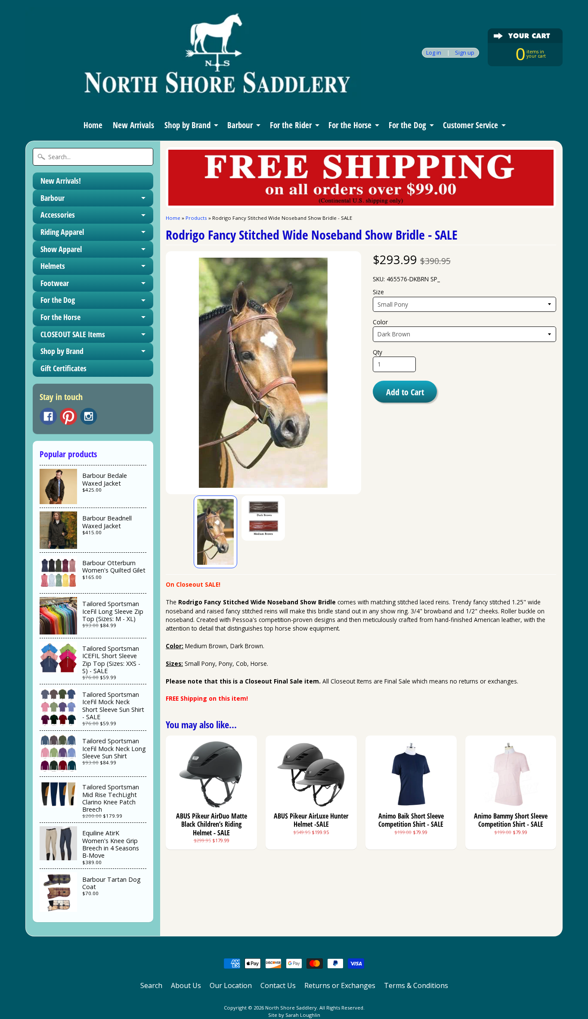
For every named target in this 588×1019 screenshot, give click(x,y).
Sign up (464, 52)
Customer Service (470, 125)
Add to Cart (405, 392)
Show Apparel (61, 249)
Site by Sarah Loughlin (294, 1015)
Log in (433, 52)
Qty (377, 352)
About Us (186, 985)
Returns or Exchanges (339, 985)
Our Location (231, 985)
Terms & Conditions (416, 985)
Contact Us (278, 985)
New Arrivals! (60, 180)
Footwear (54, 283)
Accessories (57, 214)
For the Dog (407, 125)
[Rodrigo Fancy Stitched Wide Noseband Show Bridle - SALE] (215, 532)
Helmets (52, 266)
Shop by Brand (187, 125)
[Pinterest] (68, 416)
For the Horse (349, 125)
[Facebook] (48, 416)
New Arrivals (133, 125)
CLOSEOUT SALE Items (72, 334)
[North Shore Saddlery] (193, 98)
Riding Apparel (62, 232)
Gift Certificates (63, 368)
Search (151, 985)
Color (380, 322)
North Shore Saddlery (291, 1007)
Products (196, 218)
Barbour (240, 125)
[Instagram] (88, 416)
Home (93, 125)
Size (378, 292)
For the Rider (291, 125)
